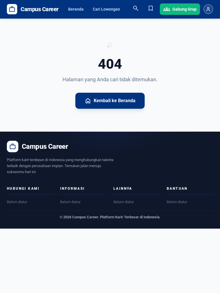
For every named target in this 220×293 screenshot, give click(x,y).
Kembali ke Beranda (110, 101)
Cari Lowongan (106, 9)
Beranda (76, 9)
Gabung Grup (180, 9)
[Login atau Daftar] (208, 9)
